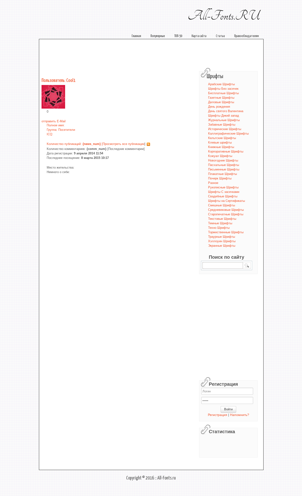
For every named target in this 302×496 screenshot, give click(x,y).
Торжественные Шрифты (225, 232)
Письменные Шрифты (223, 169)
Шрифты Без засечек (223, 88)
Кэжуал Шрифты (220, 156)
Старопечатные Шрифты (225, 214)
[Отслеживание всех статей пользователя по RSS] (147, 144)
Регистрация (217, 415)
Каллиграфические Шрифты (228, 133)
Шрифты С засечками (223, 192)
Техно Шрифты (219, 227)
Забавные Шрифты (221, 124)
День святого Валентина (225, 111)
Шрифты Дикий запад (223, 115)
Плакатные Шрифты (222, 174)
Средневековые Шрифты (226, 210)
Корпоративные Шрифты (225, 151)
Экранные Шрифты (221, 245)
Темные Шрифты (220, 223)
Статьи (220, 36)
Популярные (158, 36)
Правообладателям (246, 36)
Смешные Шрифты (221, 205)
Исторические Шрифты (224, 129)
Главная (136, 36)
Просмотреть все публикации (123, 144)
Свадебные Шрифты (222, 196)
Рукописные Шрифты (223, 187)
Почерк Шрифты (219, 178)
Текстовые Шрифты (222, 218)
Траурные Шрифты (221, 236)
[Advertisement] (152, 53)
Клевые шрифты (220, 142)
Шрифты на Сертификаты (226, 201)
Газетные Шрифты (221, 97)
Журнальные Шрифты (224, 120)
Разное (213, 183)
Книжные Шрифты (221, 147)
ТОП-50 (178, 36)
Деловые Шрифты (221, 102)
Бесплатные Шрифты (223, 93)
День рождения (219, 106)
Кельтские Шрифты (222, 138)
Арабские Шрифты (221, 84)
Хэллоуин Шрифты (221, 241)
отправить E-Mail (54, 121)
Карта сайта (199, 36)
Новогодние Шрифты (223, 160)
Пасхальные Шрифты (223, 165)
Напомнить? (239, 415)
